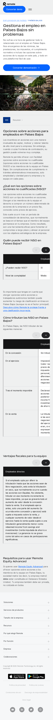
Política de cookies (36, 685)
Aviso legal (26, 700)
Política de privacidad (17, 685)
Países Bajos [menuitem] (35, 21)
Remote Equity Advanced (30, 566)
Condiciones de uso (13, 692)
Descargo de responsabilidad (36, 692)
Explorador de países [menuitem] (15, 21)
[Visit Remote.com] (11, 4)
